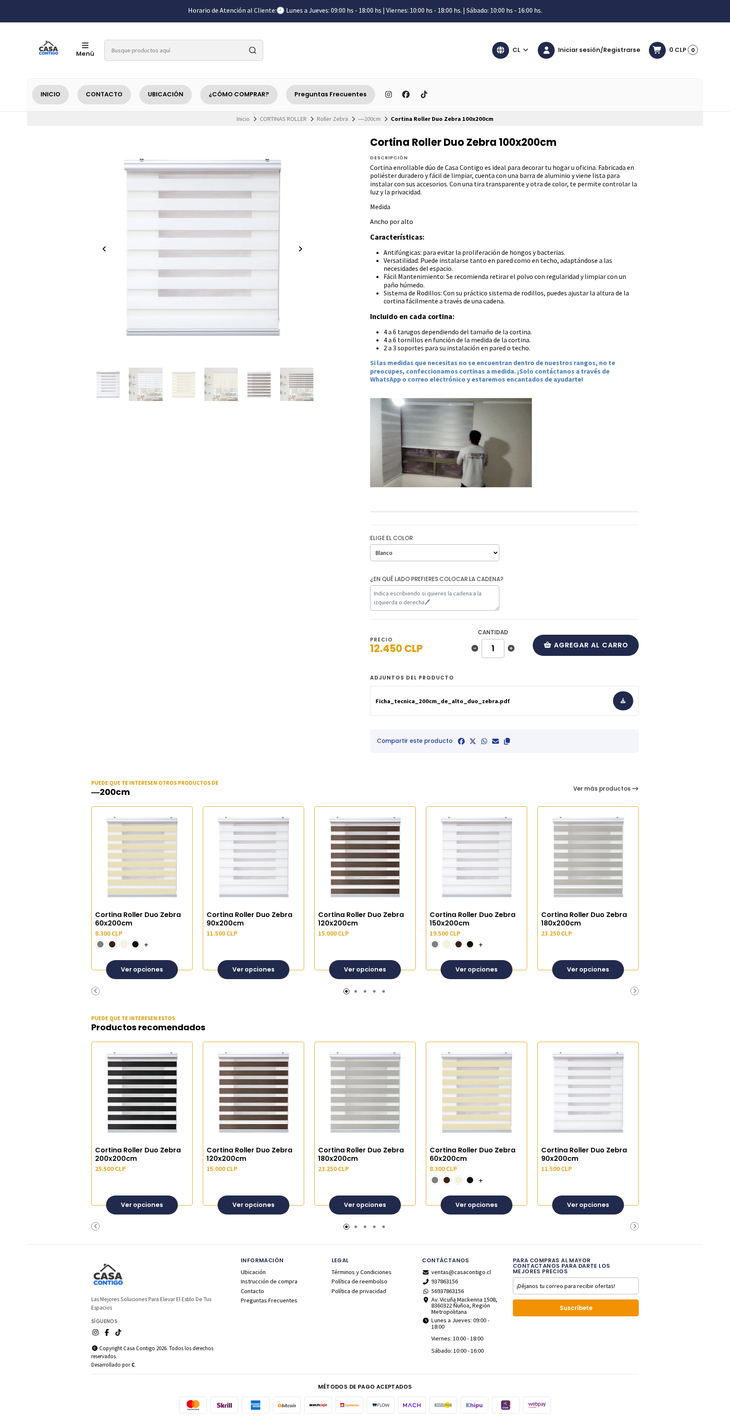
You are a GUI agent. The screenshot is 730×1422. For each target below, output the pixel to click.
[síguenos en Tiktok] (423, 94)
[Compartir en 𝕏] (473, 741)
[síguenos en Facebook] (406, 94)
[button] (507, 741)
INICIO (50, 94)
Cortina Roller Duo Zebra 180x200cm (584, 919)
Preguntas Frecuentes (330, 94)
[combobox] (183, 50)
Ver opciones (142, 969)
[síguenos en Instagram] (388, 94)
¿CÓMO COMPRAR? (239, 94)
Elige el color (391, 538)
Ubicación (253, 1272)
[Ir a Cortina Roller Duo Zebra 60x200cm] (142, 857)
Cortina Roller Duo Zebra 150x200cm (472, 919)
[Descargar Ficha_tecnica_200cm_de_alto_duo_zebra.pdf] (623, 700)
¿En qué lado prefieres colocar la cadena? (437, 579)
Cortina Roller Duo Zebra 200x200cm (138, 1154)
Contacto (252, 1291)
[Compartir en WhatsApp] (484, 741)
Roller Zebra (332, 119)
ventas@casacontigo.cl (461, 1272)
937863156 (444, 1281)
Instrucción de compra (269, 1281)
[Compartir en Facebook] (461, 741)
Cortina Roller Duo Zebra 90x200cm (249, 919)
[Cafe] (112, 944)
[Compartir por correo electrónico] (495, 741)
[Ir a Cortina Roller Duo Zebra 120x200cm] (365, 857)
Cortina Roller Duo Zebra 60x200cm (138, 919)
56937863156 (447, 1291)
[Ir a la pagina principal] (49, 50)
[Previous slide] (104, 249)
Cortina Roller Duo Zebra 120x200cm (361, 919)
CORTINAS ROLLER (283, 119)
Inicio (243, 119)
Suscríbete (576, 1308)
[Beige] (124, 944)
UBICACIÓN (165, 94)
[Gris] (100, 944)
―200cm (369, 119)
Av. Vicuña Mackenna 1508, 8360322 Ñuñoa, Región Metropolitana (464, 1305)
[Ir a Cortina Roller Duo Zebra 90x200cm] (253, 857)
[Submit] (252, 50)
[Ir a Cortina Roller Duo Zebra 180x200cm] (588, 857)
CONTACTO (104, 94)
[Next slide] (300, 249)
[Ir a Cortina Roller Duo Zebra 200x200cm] (142, 1092)
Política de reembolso (359, 1281)
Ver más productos (602, 789)
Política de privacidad (359, 1291)
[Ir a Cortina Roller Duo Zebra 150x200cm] (476, 857)
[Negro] (135, 944)
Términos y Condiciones (362, 1272)
